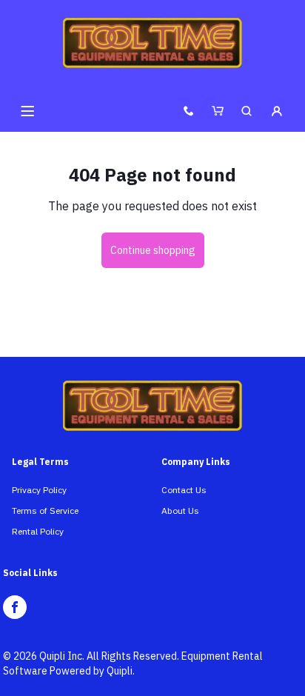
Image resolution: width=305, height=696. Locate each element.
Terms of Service (45, 510)
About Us (180, 510)
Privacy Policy (39, 489)
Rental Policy (38, 531)
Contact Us (184, 489)
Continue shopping (152, 250)
